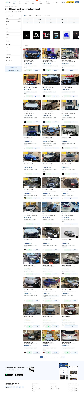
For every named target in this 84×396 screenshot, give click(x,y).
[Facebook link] (14, 387)
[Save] (39, 49)
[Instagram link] (23, 387)
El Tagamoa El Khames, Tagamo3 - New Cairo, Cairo (51, 296)
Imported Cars (27, 2)
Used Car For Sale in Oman (73, 390)
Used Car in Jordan (72, 386)
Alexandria (64, 195)
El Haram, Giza (65, 271)
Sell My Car (71, 2)
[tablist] (51, 15)
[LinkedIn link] (20, 387)
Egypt (8, 387)
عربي (64, 2)
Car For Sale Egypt (53, 384)
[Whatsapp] (29, 70)
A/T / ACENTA (52, 298)
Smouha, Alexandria (47, 65)
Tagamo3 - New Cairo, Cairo (29, 91)
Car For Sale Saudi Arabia (55, 388)
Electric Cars (34, 2)
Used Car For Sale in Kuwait (73, 384)
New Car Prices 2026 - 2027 (13, 70)
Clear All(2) (20, 11)
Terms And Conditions (36, 388)
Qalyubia (64, 295)
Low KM (44, 349)
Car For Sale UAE (53, 386)
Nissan (36, 65)
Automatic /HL (45, 145)
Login (77, 2)
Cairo (45, 195)
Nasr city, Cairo (46, 143)
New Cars (20, 2)
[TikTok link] (17, 387)
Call (37, 70)
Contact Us (34, 386)
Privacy (33, 390)
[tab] (25, 15)
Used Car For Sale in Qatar (73, 388)
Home (33, 384)
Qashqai (25, 67)
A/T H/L (55, 245)
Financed (50, 145)
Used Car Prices (13, 67)
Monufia (45, 219)
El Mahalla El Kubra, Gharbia (67, 65)
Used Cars (14, 2)
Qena (45, 245)
